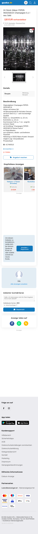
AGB (3, 442)
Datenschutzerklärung (10, 448)
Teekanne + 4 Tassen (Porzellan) (13, 182)
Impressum (6, 462)
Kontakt (5, 455)
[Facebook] (4, 408)
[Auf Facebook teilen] (12, 323)
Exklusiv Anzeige (8, 476)
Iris (19, 281)
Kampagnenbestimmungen (12, 465)
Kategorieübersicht (9, 452)
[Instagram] (9, 408)
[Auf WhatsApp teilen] (19, 323)
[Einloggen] (34, 2)
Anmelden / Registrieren (25, 248)
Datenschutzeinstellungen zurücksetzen (17, 445)
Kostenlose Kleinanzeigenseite (13, 521)
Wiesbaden (12, 23)
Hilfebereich (6, 435)
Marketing (5, 458)
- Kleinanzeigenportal (18, 488)
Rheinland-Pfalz (20, 23)
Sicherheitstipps (8, 438)
